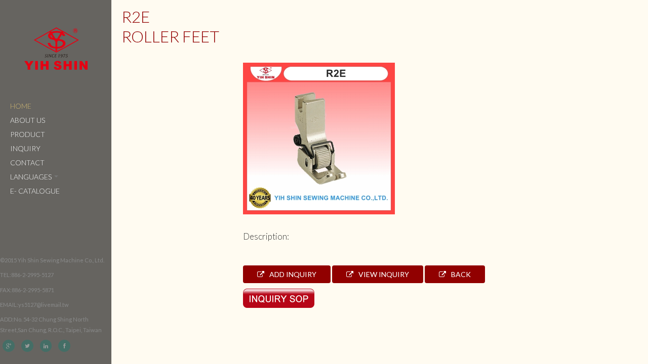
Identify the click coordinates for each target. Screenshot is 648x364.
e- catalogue (35, 191)
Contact (27, 162)
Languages (31, 176)
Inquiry (25, 148)
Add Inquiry (292, 274)
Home (20, 106)
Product (27, 134)
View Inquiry (383, 274)
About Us (27, 120)
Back (460, 274)
